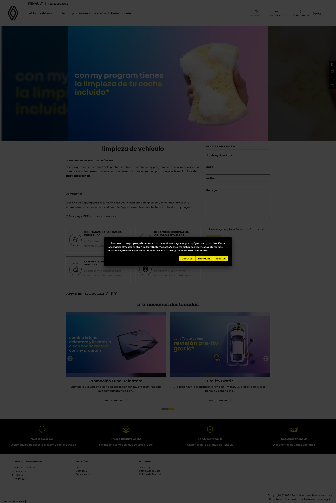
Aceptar (187, 258)
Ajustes (221, 258)
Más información (198, 250)
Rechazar (204, 258)
